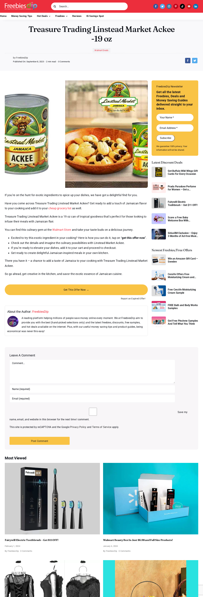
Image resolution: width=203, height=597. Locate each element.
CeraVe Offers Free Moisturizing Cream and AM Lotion (181, 276)
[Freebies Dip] (21, 2)
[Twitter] (194, 60)
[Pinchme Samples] (159, 317)
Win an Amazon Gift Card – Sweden (183, 260)
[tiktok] (182, 6)
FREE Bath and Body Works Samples (183, 307)
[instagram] (169, 6)
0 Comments (64, 61)
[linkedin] (195, 6)
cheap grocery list (59, 208)
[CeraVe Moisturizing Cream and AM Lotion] (159, 271)
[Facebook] (187, 60)
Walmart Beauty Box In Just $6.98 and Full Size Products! (138, 540)
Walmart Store (61, 229)
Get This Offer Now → (76, 289)
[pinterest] (175, 6)
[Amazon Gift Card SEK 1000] (159, 255)
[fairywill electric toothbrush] (159, 198)
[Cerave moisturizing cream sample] (159, 286)
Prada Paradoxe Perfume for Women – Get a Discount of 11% (182, 188)
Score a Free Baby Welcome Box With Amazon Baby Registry (180, 219)
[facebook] (155, 6)
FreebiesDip (40, 312)
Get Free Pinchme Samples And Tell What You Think (183, 322)
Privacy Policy (78, 427)
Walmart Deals (101, 50)
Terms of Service (101, 427)
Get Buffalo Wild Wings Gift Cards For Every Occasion (183, 172)
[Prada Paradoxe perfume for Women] (159, 183)
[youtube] (189, 6)
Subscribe (165, 138)
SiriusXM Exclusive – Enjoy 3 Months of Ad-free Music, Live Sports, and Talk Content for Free (183, 235)
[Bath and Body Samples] (159, 302)
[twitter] (162, 6)
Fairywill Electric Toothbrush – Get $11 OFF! (182, 203)
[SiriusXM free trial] (159, 230)
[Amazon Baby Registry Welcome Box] (159, 214)
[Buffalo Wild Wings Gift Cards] (159, 167)
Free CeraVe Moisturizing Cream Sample (182, 291)
